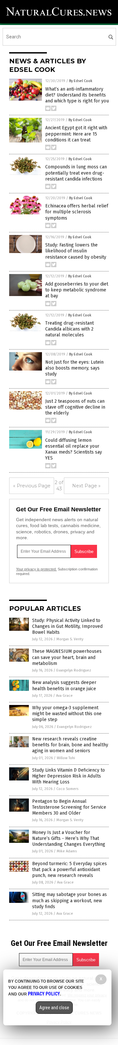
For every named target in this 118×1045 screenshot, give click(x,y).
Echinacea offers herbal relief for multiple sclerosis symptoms (76, 212)
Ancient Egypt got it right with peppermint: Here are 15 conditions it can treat (76, 133)
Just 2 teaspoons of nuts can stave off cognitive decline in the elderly (75, 407)
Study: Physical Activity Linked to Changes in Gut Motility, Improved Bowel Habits (67, 626)
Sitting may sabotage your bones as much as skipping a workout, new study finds (69, 900)
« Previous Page (31, 486)
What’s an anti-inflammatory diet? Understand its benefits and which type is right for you (77, 95)
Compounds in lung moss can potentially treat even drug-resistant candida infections (76, 172)
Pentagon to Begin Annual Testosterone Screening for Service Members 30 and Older (69, 807)
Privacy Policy (44, 993)
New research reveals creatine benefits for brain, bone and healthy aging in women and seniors (70, 745)
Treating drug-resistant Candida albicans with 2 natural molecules (69, 329)
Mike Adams (67, 851)
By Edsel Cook (80, 81)
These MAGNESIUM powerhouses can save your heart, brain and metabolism (67, 657)
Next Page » (86, 486)
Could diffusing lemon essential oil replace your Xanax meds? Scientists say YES (73, 449)
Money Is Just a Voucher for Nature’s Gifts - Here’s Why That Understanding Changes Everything (68, 838)
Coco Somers (67, 789)
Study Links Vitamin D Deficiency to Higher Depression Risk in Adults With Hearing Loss (68, 776)
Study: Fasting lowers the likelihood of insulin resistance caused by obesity (75, 251)
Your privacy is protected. (36, 569)
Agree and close (54, 1007)
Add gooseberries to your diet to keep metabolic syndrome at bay (76, 290)
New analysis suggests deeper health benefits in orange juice (64, 685)
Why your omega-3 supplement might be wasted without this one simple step (67, 713)
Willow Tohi (66, 758)
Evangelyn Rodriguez (73, 670)
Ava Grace (64, 695)
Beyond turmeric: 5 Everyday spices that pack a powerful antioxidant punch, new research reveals (69, 869)
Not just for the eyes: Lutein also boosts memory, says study (74, 368)
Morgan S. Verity (69, 639)
